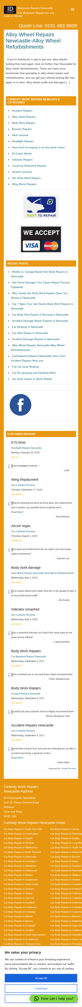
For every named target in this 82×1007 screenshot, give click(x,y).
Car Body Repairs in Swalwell (66, 866)
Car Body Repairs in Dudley (65, 838)
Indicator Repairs (22, 159)
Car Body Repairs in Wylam (18, 893)
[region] (41, 976)
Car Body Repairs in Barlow (18, 916)
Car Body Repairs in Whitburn (66, 875)
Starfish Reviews (69, 768)
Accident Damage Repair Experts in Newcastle (40, 320)
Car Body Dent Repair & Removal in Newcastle (40, 314)
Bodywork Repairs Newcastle (35, 8)
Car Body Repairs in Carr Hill (19, 898)
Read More (17, 512)
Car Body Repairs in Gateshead (20, 870)
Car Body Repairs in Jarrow (65, 829)
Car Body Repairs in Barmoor (66, 916)
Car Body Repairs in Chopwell (19, 925)
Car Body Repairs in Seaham (19, 889)
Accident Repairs (22, 110)
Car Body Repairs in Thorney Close (22, 944)
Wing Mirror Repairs (24, 184)
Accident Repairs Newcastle (25, 693)
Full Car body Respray (25, 366)
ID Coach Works (22, 153)
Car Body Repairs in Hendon (65, 879)
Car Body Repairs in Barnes (18, 921)
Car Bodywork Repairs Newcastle (28, 656)
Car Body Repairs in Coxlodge (19, 912)
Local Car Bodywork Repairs (29, 165)
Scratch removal (22, 171)
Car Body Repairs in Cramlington (21, 833)
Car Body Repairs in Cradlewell (20, 907)
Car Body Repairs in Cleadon (19, 930)
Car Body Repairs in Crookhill (19, 902)
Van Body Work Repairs (26, 178)
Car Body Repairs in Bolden (18, 875)
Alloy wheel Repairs (24, 116)
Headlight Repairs (23, 141)
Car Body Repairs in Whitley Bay (21, 847)
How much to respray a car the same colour (38, 147)
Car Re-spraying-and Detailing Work (34, 372)
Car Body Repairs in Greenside (20, 856)
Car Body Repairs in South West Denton (24, 935)
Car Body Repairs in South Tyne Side (23, 829)
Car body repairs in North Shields (32, 378)
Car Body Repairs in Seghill (18, 838)
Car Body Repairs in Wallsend (66, 852)
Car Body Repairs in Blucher (65, 856)
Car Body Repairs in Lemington (20, 861)
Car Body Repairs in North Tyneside (22, 852)
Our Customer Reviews (23, 485)
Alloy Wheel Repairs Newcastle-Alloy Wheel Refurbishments (33, 41)
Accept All (41, 978)
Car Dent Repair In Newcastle (30, 333)
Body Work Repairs (23, 122)
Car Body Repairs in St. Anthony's (21, 939)
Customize (41, 988)
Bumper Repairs (22, 129)
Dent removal (20, 135)
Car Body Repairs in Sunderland (21, 879)
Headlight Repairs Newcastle (26, 448)
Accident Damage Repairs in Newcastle (35, 339)
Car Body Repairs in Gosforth (19, 843)
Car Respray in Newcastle (27, 326)
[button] (54, 998)
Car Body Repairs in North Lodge (21, 884)
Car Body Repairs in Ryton (64, 861)
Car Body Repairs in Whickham (20, 866)
